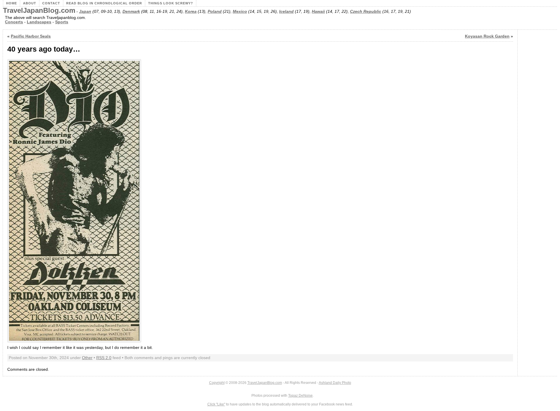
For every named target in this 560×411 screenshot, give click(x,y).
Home (11, 3)
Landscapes (39, 22)
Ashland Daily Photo (335, 383)
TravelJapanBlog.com (39, 10)
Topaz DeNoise (300, 396)
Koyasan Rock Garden (487, 36)
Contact (51, 3)
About (29, 3)
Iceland (286, 11)
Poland (215, 11)
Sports (61, 22)
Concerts (14, 22)
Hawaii (318, 11)
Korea (191, 11)
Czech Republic (365, 11)
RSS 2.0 (103, 358)
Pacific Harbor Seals (31, 36)
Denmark (131, 11)
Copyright (217, 383)
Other (87, 358)
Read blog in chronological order (104, 3)
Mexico (240, 11)
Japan (85, 11)
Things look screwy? (170, 3)
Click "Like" (216, 404)
